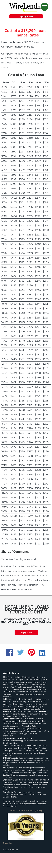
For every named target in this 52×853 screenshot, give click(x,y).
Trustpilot (7, 843)
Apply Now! (26, 632)
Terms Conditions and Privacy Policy (26, 810)
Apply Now (26, 16)
